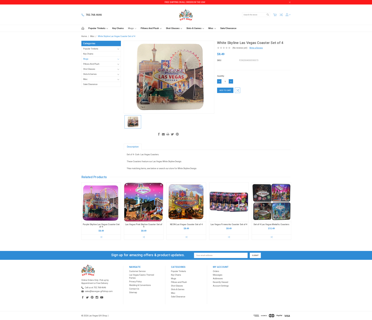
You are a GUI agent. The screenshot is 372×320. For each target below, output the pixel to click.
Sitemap (133, 292)
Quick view (101, 210)
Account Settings (221, 286)
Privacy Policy (135, 281)
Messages (217, 275)
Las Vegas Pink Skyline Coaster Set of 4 (143, 225)
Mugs (131, 28)
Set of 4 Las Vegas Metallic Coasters (271, 224)
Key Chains (118, 28)
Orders (216, 271)
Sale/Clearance (228, 28)
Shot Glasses (173, 28)
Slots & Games (194, 28)
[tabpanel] (101, 211)
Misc (211, 28)
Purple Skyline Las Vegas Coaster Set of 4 (101, 225)
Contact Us (134, 289)
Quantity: (220, 76)
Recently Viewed (220, 282)
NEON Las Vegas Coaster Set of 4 (186, 224)
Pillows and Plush (150, 28)
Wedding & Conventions (140, 285)
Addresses (218, 278)
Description (133, 146)
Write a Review (256, 48)
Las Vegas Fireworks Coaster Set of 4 (229, 224)
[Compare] (281, 14)
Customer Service (137, 271)
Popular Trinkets (97, 28)
